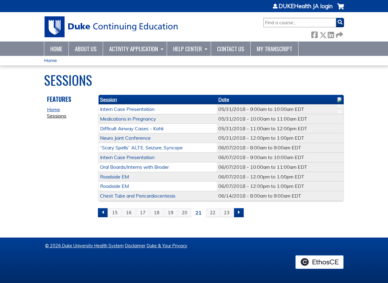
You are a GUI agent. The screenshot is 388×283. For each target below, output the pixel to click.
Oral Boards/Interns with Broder (134, 167)
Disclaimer (135, 245)
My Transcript (274, 48)
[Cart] (340, 9)
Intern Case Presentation (127, 109)
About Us (86, 48)
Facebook (314, 33)
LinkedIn (331, 33)
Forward (339, 33)
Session (108, 99)
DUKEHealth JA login (306, 6)
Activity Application (133, 48)
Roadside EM (114, 177)
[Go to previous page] (103, 212)
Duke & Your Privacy (167, 245)
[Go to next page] (239, 212)
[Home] (111, 27)
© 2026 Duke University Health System (84, 245)
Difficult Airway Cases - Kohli (131, 128)
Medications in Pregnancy (128, 119)
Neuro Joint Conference (125, 138)
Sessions (56, 116)
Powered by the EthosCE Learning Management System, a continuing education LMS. (319, 262)
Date (223, 99)
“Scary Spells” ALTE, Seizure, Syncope (141, 148)
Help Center (187, 48)
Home (56, 48)
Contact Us (230, 48)
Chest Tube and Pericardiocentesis (138, 196)
